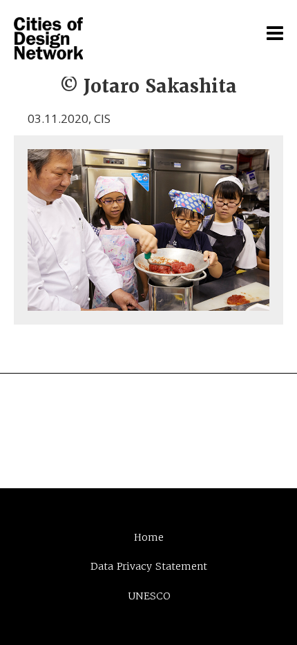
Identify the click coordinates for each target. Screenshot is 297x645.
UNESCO (149, 596)
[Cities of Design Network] (48, 39)
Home (149, 537)
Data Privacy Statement (148, 566)
